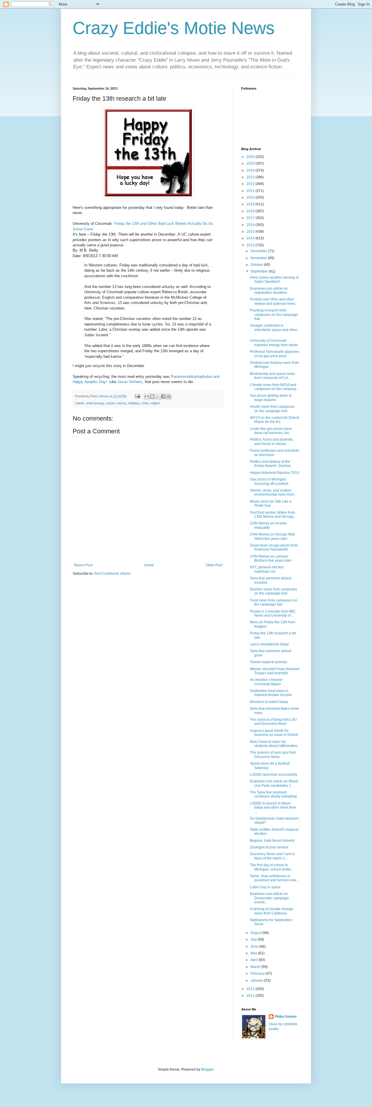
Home (149, 565)
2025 (250, 163)
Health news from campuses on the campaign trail (272, 409)
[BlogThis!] (152, 396)
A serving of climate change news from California (271, 911)
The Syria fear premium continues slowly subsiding (273, 794)
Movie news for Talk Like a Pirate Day (270, 503)
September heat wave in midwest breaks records (271, 693)
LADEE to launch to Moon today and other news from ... (273, 807)
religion (155, 403)
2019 (250, 204)
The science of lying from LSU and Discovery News (273, 722)
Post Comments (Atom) (112, 574)
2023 (250, 177)
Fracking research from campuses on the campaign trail (274, 314)
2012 (250, 989)
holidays (134, 403)
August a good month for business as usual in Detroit (274, 733)
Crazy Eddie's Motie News (174, 28)
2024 (250, 170)
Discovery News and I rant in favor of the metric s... (272, 856)
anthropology (95, 403)
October (257, 265)
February (258, 973)
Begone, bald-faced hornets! (272, 841)
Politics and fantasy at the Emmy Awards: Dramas (270, 464)
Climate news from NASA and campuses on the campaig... (274, 387)
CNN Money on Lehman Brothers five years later (270, 558)
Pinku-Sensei (285, 1017)
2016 (250, 225)
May (254, 953)
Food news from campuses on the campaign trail (273, 602)
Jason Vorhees (129, 382)
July (254, 939)
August (256, 933)
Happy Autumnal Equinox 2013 (274, 473)
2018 (250, 211)
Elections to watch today (269, 702)
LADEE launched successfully (273, 775)
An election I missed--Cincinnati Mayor (267, 682)
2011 (250, 996)
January (257, 980)
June (255, 946)
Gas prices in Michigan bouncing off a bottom (269, 481)
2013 (250, 245)
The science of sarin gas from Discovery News (273, 754)
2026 (250, 157)
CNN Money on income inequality (268, 525)
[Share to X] (158, 396)
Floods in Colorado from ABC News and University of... (273, 613)
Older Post (214, 565)
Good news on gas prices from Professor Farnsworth (274, 547)
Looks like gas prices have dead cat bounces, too (271, 431)
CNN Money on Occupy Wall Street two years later (272, 536)
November (259, 258)
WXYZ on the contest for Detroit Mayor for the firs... (274, 420)
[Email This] (147, 396)
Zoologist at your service (269, 847)
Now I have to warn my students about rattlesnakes (274, 744)
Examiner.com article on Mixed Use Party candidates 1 (274, 783)
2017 (250, 218)
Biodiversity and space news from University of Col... (272, 376)
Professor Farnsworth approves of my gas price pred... (274, 354)
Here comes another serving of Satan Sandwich (274, 279)
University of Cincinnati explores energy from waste (274, 343)
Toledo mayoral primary (268, 662)
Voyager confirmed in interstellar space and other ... (273, 329)
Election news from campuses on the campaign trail (273, 591)
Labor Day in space (265, 887)
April (255, 960)
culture (110, 403)
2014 (250, 238)
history (121, 403)
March (256, 967)
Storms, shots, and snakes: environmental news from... (273, 492)
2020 (250, 197)
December (259, 251)
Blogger (207, 1069)
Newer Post (83, 565)
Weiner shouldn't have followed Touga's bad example (274, 671)
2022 (250, 184)
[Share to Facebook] (163, 396)
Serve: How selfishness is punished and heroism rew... (274, 878)
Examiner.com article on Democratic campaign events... (269, 898)
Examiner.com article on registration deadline (269, 290)
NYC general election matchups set (267, 569)
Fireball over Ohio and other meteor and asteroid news (272, 301)
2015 (250, 231)
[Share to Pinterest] (169, 396)
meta (145, 403)
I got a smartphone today (269, 644)
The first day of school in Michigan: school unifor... (271, 867)
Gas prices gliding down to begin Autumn (271, 398)
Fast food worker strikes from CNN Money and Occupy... (273, 514)
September (260, 271)
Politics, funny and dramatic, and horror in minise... (272, 441)
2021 (250, 191)
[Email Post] (137, 396)
